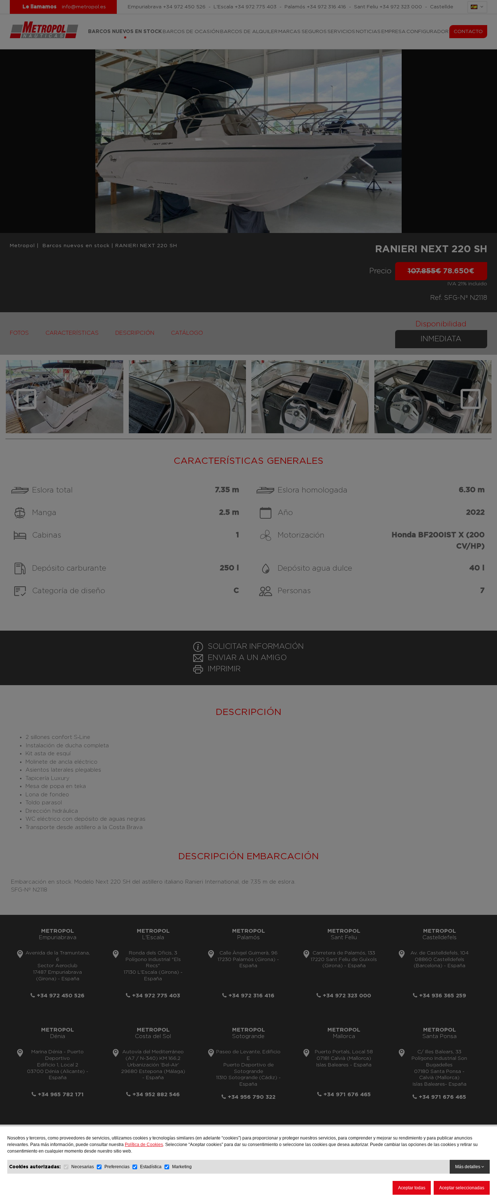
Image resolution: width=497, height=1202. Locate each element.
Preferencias (117, 1166)
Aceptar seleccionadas (461, 1187)
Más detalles (468, 1166)
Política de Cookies (144, 1144)
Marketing (182, 1166)
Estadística (151, 1166)
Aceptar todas (411, 1187)
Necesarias (82, 1166)
